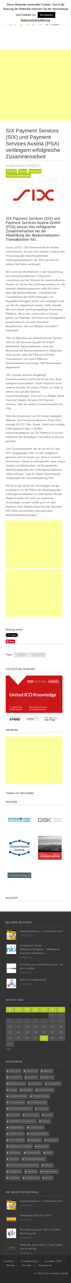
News (22, 171)
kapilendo (43, 1146)
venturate (14, 1177)
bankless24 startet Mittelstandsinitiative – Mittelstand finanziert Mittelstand (39, 949)
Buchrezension (17, 1083)
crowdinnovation (17, 1096)
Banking (48, 1071)
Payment (35, 171)
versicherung (32, 1177)
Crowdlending (16, 1102)
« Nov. (9, 1049)
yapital (48, 1177)
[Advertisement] (35, 85)
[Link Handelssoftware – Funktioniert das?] (11, 934)
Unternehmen (50, 1171)
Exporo (48, 1115)
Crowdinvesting (41, 1096)
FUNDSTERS (16, 1133)
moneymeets (33, 1152)
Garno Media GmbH (56, 1273)
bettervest (48, 1077)
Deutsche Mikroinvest (20, 1108)
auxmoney (31, 1071)
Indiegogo (35, 1140)
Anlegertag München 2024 (35, 1215)
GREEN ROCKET (39, 1133)
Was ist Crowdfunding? (33, 979)
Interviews (52, 1140)
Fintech (11, 171)
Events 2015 (32, 1115)
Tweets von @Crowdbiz (20, 793)
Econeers (14, 1115)
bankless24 (15, 1077)
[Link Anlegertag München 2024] (11, 1218)
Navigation (21, 39)
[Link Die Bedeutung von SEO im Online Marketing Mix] (11, 1233)
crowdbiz (27, 1090)
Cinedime (36, 1083)
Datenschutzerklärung (35, 20)
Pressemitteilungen (18, 175)
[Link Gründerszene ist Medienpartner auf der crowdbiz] (11, 968)
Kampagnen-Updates (20, 1146)
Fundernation (36, 1127)
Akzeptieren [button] (46, 15)
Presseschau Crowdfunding (23, 1165)
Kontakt (26, 1265)
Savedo (48, 1165)
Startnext (32, 1171)
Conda (12, 1090)
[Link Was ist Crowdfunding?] (11, 983)
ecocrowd (43, 1108)
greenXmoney (16, 1140)
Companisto (54, 1083)
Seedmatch (15, 1171)
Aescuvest (14, 1071)
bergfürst (32, 1077)
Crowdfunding (45, 1090)
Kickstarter (14, 1152)
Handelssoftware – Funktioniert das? (41, 931)
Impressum (45, 1265)
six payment (38, 654)
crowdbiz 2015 (53, 1261)
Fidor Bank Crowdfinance (22, 1121)
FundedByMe (16, 1127)
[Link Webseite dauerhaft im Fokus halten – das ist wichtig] (11, 1248)
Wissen (10, 1265)
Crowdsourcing (38, 1102)
